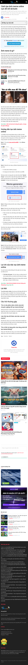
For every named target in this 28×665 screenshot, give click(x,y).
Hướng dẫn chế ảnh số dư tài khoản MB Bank (18, 554)
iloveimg (6, 336)
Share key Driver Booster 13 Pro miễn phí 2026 (15, 550)
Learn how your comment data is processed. (12, 453)
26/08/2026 (16, 524)
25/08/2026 (16, 535)
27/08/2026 (16, 518)
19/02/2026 (10, 72)
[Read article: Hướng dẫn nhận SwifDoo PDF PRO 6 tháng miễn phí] (4, 534)
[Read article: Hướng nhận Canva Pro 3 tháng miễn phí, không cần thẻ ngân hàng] (4, 528)
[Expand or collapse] (25, 23)
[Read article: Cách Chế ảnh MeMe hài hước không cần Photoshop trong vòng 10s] (4, 82)
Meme (10, 336)
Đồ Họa (3, 378)
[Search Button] (26, 2)
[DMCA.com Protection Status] (4, 641)
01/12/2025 (10, 78)
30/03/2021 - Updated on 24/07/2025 (14, 83)
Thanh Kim (7, 17)
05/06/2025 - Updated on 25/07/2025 (9, 19)
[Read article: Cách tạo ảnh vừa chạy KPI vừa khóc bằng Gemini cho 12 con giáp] (4, 77)
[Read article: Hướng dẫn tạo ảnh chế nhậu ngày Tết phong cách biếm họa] (4, 71)
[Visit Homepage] (14, 2)
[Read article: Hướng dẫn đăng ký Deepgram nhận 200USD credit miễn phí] (4, 522)
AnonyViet (3, 558)
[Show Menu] (1, 2)
